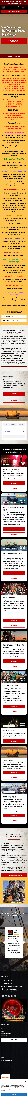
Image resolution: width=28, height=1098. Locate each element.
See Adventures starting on (9, 429)
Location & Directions (6, 1033)
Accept (14, 1094)
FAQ (2, 1031)
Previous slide (4, 942)
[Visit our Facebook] (3, 996)
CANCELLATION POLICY (9, 316)
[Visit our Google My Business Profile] (6, 996)
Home (3, 1028)
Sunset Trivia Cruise (9, 797)
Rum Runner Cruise (9, 597)
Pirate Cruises (5, 1030)
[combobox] (14, 431)
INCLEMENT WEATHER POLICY (11, 320)
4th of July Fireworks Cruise (12, 469)
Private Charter (8, 376)
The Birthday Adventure (10, 685)
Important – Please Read (14, 56)
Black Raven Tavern (6, 1060)
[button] (26, 1081)
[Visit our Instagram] (9, 996)
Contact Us (4, 1035)
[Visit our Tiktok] (11, 996)
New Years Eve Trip (9, 731)
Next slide (23, 942)
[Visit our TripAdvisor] (15, 996)
